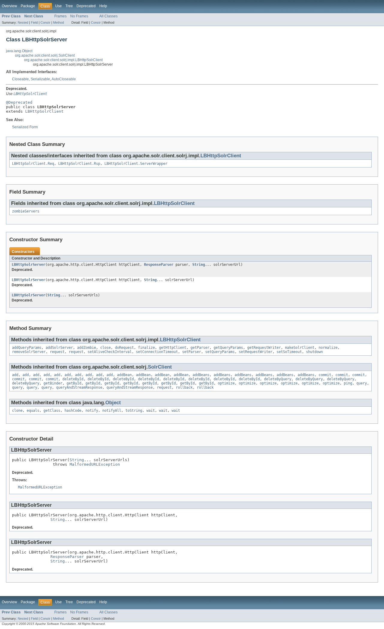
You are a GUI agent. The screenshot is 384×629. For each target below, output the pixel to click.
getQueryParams (228, 348)
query (361, 383)
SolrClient (160, 367)
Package (28, 6)
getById (74, 383)
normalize (328, 348)
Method (58, 22)
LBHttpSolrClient (44, 111)
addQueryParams (26, 348)
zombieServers (25, 211)
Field (34, 22)
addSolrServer (59, 348)
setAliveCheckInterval (110, 352)
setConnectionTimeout (157, 352)
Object (113, 402)
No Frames (79, 16)
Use (58, 6)
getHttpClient (172, 348)
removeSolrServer (29, 352)
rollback (184, 387)
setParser (191, 352)
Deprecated (86, 6)
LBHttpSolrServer (28, 265)
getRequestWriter (264, 348)
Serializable (40, 79)
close (105, 348)
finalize (146, 348)
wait (150, 410)
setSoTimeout (289, 352)
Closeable (20, 79)
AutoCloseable (64, 79)
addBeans (201, 375)
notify (92, 410)
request (57, 352)
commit (325, 375)
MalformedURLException (95, 464)
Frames (60, 16)
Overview (9, 6)
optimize (226, 383)
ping (348, 383)
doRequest (124, 348)
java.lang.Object (19, 51)
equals (33, 410)
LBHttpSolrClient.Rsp (79, 164)
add (15, 375)
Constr (45, 22)
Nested (23, 22)
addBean (124, 375)
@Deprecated (19, 102)
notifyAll (111, 410)
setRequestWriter (255, 352)
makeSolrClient (299, 348)
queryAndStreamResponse (79, 387)
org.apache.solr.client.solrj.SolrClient (45, 55)
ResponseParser (158, 265)
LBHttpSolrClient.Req (33, 164)
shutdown (314, 352)
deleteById (72, 379)
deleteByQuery (277, 379)
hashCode (72, 410)
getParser (199, 348)
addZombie (86, 348)
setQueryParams (220, 352)
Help (103, 6)
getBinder (53, 383)
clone (17, 410)
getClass (52, 410)
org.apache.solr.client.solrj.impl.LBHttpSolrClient (63, 60)
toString (133, 410)
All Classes (108, 16)
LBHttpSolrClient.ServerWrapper (135, 164)
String (198, 265)
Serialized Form (25, 127)
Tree (69, 6)
